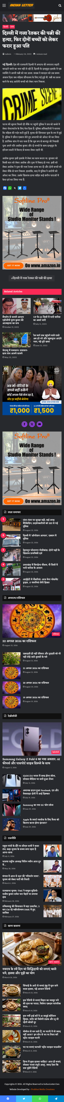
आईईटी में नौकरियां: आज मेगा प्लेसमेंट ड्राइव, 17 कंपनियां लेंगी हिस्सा (40, 581)
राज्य (12, 27)
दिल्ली (5, 27)
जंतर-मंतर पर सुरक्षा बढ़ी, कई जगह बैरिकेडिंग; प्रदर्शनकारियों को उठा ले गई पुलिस (40, 523)
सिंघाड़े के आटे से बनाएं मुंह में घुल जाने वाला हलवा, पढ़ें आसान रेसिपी (40, 987)
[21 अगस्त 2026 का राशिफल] (11, 673)
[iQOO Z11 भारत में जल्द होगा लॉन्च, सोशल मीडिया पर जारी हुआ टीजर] (11, 780)
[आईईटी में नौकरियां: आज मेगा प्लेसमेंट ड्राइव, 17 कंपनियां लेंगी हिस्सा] (11, 584)
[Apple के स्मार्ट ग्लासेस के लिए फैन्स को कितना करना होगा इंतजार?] (11, 824)
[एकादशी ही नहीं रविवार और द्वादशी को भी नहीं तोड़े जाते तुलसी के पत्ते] (11, 658)
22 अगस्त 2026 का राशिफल (19, 641)
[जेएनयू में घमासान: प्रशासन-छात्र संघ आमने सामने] (16, 339)
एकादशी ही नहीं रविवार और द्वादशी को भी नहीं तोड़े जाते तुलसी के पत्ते (42, 655)
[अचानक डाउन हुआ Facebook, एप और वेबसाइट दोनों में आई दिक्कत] (11, 795)
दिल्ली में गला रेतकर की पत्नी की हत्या (32, 278)
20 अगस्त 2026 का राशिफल (36, 683)
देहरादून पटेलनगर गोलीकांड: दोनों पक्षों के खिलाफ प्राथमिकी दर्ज (41, 552)
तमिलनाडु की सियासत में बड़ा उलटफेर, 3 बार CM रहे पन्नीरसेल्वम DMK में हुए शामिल (21, 909)
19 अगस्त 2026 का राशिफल (36, 698)
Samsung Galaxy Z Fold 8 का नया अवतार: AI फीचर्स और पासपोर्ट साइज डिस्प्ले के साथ (31, 761)
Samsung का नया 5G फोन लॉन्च (38, 805)
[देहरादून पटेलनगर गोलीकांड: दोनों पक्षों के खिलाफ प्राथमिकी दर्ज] (11, 555)
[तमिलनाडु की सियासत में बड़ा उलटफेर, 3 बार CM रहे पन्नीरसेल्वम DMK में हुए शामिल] (52, 911)
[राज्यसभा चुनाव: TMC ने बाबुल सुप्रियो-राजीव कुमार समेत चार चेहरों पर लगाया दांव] (52, 895)
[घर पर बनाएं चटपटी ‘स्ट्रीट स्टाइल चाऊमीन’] (11, 1052)
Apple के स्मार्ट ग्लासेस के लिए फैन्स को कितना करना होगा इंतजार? (41, 821)
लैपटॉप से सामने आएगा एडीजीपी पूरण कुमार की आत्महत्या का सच (13, 320)
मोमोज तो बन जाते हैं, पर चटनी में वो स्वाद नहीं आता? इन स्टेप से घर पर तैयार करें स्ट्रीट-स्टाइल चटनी (42, 1035)
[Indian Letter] (21, 5)
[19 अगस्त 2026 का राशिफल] (11, 702)
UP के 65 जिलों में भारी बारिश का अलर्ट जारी (46, 318)
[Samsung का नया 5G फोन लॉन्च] (11, 810)
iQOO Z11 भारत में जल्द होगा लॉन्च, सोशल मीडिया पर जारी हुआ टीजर (39, 777)
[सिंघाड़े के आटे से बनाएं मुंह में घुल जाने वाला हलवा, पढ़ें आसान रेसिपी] (11, 990)
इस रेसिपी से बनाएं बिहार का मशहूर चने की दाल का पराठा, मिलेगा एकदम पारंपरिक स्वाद (42, 1003)
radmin (8, 54)
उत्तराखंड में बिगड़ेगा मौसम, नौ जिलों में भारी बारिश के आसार (40, 566)
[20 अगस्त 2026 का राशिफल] (11, 687)
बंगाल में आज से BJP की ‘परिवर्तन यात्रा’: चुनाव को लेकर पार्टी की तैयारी (20, 878)
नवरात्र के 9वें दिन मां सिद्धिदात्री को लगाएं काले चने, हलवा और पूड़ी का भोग (29, 971)
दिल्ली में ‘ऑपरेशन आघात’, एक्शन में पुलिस (39, 537)
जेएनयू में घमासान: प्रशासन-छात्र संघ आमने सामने (15, 352)
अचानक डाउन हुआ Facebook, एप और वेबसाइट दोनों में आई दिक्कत (41, 792)
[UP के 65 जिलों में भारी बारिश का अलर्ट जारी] (47, 306)
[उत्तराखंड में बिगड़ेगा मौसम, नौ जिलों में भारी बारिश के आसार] (11, 569)
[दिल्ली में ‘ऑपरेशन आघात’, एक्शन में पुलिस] (11, 540)
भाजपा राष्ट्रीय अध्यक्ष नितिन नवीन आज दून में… (21, 863)
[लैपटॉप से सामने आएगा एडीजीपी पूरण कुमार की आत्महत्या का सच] (16, 306)
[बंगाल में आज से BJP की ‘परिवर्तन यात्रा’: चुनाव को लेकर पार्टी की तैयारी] (52, 881)
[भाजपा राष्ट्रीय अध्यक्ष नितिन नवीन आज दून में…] (52, 866)
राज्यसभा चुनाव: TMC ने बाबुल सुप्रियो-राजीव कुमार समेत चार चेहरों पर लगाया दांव (20, 894)
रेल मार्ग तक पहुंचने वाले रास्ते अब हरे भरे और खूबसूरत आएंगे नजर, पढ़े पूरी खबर (47, 339)
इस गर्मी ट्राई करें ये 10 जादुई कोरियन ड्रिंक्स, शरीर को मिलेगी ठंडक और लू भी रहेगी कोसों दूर (41, 1019)
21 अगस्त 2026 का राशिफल (36, 668)
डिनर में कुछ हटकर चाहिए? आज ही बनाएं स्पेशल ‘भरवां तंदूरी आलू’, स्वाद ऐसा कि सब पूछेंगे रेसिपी (42, 1065)
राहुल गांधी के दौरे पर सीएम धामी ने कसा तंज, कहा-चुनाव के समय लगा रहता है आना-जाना (20, 849)
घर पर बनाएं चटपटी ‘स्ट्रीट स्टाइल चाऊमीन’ (42, 1047)
